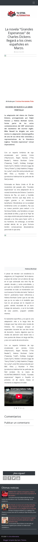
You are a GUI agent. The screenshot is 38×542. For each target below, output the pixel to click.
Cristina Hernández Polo (24, 101)
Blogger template (9, 540)
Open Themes (21, 540)
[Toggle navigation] (33, 3)
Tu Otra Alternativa (13, 536)
